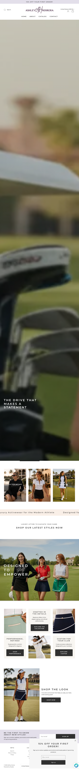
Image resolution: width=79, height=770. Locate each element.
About (33, 16)
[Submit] (6, 10)
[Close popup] (75, 741)
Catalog (43, 16)
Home (23, 16)
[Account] (68, 11)
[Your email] (53, 757)
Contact (54, 16)
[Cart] (72, 11)
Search (9, 9)
